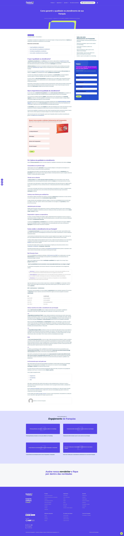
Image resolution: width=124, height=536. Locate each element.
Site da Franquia (32, 146)
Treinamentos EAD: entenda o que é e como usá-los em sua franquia (76, 435)
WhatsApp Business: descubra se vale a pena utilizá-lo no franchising (39, 435)
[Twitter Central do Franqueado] (2, 184)
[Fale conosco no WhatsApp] (121, 533)
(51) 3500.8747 (29, 526)
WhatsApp (31, 136)
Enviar (32, 151)
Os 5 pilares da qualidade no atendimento (38, 51)
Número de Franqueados (34, 141)
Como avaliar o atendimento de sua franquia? (39, 53)
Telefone (77, 77)
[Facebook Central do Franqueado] (2, 180)
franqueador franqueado (33, 246)
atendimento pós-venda (37, 67)
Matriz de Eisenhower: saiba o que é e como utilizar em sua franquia (85, 50)
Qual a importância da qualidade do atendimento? (40, 49)
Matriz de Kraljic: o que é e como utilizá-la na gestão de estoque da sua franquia (85, 53)
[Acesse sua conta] (97, 2)
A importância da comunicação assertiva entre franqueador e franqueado (40, 454)
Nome (30, 126)
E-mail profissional (33, 131)
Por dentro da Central (74, 2)
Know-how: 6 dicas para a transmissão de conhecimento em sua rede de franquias (79, 454)
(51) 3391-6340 (29, 527)
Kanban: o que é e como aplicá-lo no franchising (86, 56)
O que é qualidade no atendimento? (37, 47)
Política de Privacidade (93, 532)
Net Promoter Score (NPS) (53, 255)
